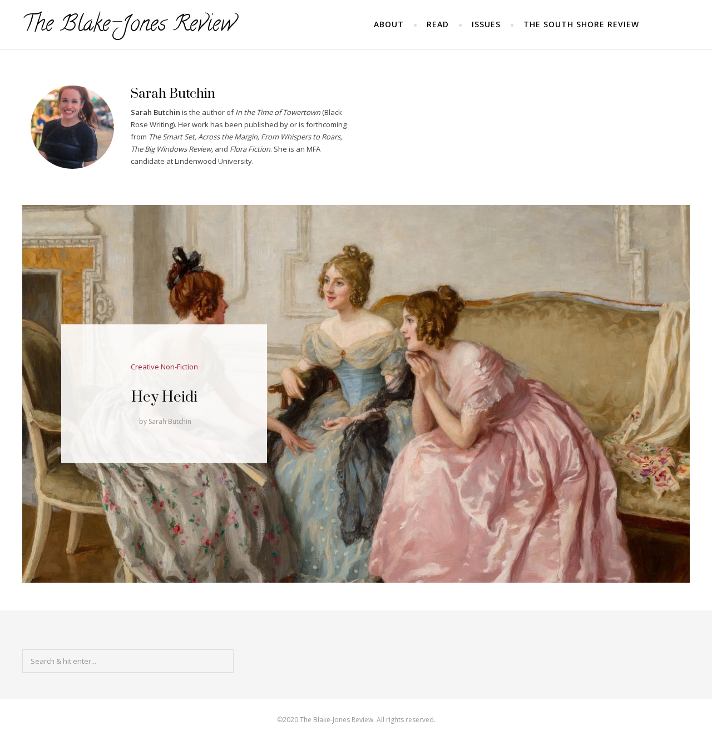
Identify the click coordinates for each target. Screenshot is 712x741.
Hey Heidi (164, 397)
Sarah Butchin (170, 421)
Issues (486, 24)
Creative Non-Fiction (164, 367)
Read (438, 24)
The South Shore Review (581, 24)
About (389, 24)
